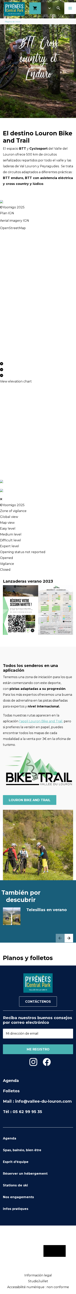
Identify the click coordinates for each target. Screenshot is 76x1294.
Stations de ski (15, 1185)
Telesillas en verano (46, 909)
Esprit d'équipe (15, 1162)
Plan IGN (7, 213)
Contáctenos (38, 1001)
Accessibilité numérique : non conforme (38, 1287)
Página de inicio (13, 21)
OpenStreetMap (13, 228)
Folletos (11, 1091)
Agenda (11, 1080)
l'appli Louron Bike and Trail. (41, 721)
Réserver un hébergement (25, 1173)
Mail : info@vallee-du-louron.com (37, 1101)
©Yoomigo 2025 (12, 207)
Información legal (38, 1275)
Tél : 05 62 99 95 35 (22, 1111)
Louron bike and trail (29, 800)
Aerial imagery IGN (14, 220)
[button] (69, 938)
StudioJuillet (38, 1281)
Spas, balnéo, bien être (22, 1150)
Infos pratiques (15, 1209)
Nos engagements (18, 1197)
